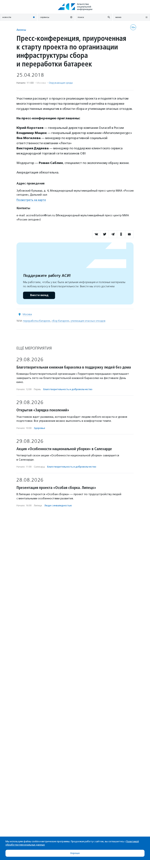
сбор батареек (60, 320)
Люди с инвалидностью (58, 505)
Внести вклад (39, 295)
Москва (27, 314)
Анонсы (21, 29)
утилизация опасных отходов (88, 320)
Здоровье (39, 428)
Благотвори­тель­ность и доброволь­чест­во (67, 389)
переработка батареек (36, 320)
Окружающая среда (61, 82)
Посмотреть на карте (31, 200)
